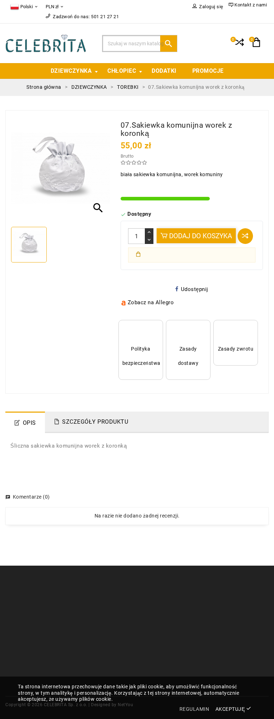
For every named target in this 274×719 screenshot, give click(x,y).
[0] (239, 45)
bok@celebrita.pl (32, 662)
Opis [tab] (29, 422)
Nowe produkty (92, 609)
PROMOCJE (208, 70)
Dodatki (164, 70)
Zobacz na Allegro (151, 302)
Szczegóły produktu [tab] (95, 421)
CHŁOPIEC (121, 70)
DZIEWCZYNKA (71, 70)
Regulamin (155, 599)
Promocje (85, 599)
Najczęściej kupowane (100, 620)
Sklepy (150, 620)
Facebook (25, 673)
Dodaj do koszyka (199, 236)
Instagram (154, 641)
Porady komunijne (95, 630)
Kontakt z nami (160, 609)
